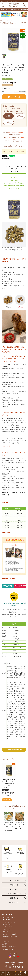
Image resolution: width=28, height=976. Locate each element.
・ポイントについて (7, 919)
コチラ (5, 495)
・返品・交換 (5, 931)
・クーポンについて (7, 927)
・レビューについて (7, 924)
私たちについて (18, 9)
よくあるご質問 (6, 941)
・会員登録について (7, 929)
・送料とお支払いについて (8, 917)
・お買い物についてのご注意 (9, 934)
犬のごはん (2, 9)
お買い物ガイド (7, 914)
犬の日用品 (12, 9)
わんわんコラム (25, 9)
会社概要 (4, 944)
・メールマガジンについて (8, 922)
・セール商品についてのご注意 (9, 936)
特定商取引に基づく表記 (9, 946)
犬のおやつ (8, 9)
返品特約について (7, 158)
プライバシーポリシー (8, 949)
